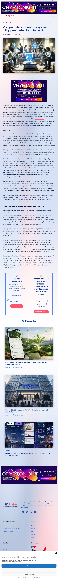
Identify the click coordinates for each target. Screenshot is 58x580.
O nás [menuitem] (32, 537)
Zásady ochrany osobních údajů (32, 577)
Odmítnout (29, 570)
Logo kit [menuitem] (5, 525)
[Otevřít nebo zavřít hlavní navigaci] (53, 16)
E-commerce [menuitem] (6, 547)
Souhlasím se (17, 300)
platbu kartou (39, 119)
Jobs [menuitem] (32, 531)
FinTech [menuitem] (5, 550)
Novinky (12, 22)
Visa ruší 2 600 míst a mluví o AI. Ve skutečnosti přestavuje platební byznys (27, 411)
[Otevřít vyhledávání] (49, 16)
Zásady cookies (21, 577)
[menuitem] (22, 512)
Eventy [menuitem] (33, 534)
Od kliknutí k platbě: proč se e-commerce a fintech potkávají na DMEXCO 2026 (27, 454)
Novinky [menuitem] (33, 525)
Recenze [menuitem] (33, 528)
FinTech (5, 22)
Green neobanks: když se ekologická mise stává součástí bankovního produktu (26, 363)
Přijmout (29, 566)
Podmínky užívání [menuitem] (8, 531)
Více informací (40, 311)
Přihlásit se (15, 306)
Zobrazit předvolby (29, 574)
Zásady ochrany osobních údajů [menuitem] (11, 528)
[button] (55, 553)
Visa (4, 150)
